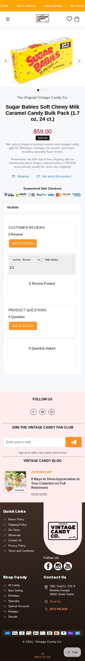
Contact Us (15, 540)
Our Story (14, 529)
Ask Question (23, 326)
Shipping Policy (17, 524)
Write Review (22, 243)
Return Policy (16, 519)
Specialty (13, 601)
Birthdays (14, 595)
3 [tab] (44, 90)
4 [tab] (47, 90)
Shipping (23, 176)
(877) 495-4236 (58, 609)
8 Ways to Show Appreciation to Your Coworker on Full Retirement (55, 483)
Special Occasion (18, 606)
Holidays (13, 611)
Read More (39, 494)
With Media (51, 259)
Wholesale (14, 535)
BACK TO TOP (42, 657)
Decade (12, 616)
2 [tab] (41, 90)
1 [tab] (38, 90)
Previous (6, 61)
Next (79, 61)
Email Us (55, 601)
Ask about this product (56, 176)
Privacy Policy (17, 545)
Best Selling (15, 590)
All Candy (14, 585)
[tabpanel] (42, 58)
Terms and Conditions (21, 550)
